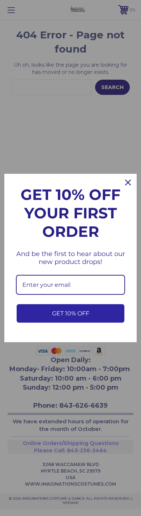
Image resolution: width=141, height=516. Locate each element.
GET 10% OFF (70, 313)
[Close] (128, 182)
